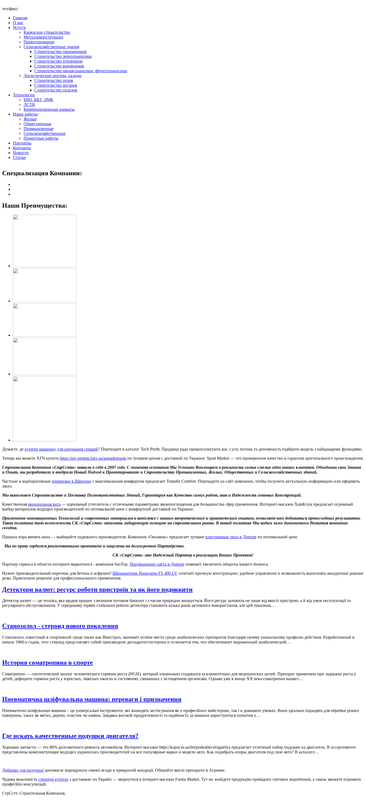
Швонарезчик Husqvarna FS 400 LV (145, 573)
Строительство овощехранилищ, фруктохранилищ (80, 70)
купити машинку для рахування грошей (61, 449)
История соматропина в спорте (47, 662)
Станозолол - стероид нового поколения (60, 625)
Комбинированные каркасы (49, 109)
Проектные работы (41, 138)
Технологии (24, 95)
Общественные (37, 123)
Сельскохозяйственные (45, 133)
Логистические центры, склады (52, 75)
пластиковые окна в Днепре (230, 537)
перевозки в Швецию (71, 481)
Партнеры (22, 143)
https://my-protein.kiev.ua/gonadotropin (93, 458)
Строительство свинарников (60, 51)
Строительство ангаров (55, 85)
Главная (20, 18)
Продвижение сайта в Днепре (157, 564)
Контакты (22, 148)
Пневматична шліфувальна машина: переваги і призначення (91, 699)
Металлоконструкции (43, 37)
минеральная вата (44, 504)
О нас (18, 22)
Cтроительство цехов (53, 80)
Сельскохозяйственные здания (51, 46)
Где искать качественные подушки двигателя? (70, 735)
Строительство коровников (59, 66)
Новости (21, 152)
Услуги (19, 27)
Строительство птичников (58, 61)
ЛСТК (29, 104)
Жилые (30, 119)
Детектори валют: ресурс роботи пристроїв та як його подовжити (97, 589)
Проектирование (39, 42)
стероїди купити (53, 779)
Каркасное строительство (47, 32)
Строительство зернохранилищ (63, 56)
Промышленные (39, 128)
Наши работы (25, 114)
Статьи (19, 157)
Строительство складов (55, 90)
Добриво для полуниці (23, 770)
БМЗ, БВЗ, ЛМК (38, 99)
